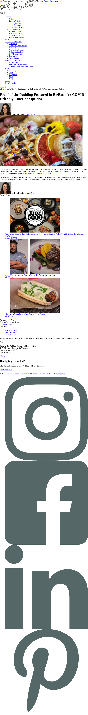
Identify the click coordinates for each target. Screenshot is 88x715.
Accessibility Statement (29, 374)
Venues (7, 40)
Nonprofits (13, 75)
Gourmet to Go (14, 35)
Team (11, 73)
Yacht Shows (14, 58)
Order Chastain (10, 83)
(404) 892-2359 (10, 334)
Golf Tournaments (15, 54)
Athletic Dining (14, 62)
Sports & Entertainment (13, 42)
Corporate (17, 25)
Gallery (12, 19)
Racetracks (13, 56)
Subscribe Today (6, 324)
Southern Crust (14, 29)
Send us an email (11, 330)
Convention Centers (16, 50)
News (28, 114)
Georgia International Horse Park (21, 66)
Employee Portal (45, 374)
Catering (8, 17)
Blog (11, 79)
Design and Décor (15, 33)
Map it (2, 356)
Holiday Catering (15, 31)
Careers (7, 81)
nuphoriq (61, 374)
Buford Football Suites (17, 37)
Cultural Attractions (16, 52)
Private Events (19, 27)
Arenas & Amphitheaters (18, 46)
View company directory (13, 332)
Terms (16, 374)
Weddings (17, 23)
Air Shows (13, 44)
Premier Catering (15, 21)
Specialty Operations (12, 60)
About (7, 68)
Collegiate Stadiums (16, 48)
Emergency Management (18, 64)
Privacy (9, 374)
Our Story (12, 71)
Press (11, 77)
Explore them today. (51, 1)
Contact (3, 87)
